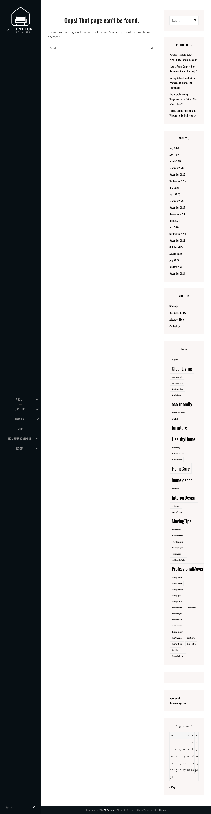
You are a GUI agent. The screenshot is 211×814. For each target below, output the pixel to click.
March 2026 (175, 161)
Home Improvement (19, 438)
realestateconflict (177, 607)
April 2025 (174, 194)
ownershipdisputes (177, 541)
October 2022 (176, 247)
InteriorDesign (184, 497)
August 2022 (175, 254)
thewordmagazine (177, 703)
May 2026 (174, 148)
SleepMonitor (191, 637)
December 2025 (177, 174)
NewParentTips (176, 529)
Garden (19, 419)
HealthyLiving (176, 447)
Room (19, 448)
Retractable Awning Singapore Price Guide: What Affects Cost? (183, 99)
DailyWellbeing (176, 395)
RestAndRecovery (177, 631)
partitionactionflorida (178, 560)
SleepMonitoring (177, 643)
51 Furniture (110, 810)
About (19, 399)
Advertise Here (176, 319)
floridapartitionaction (178, 412)
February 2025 (176, 201)
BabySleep (175, 359)
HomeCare (181, 468)
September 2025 (177, 181)
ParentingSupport (177, 547)
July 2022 (174, 260)
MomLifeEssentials (177, 512)
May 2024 (174, 227)
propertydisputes (177, 577)
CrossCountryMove (177, 389)
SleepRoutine (191, 643)
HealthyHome (183, 438)
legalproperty (176, 506)
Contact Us (174, 326)
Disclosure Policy (177, 313)
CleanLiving (182, 368)
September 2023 (177, 234)
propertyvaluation (177, 601)
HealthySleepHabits (178, 453)
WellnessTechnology (178, 656)
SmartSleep (175, 650)
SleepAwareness (177, 637)
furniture (179, 427)
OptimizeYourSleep (177, 535)
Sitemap (173, 306)
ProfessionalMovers (188, 568)
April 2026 (174, 155)
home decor (182, 479)
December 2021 (177, 273)
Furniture (20, 409)
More (20, 429)
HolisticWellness (177, 459)
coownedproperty (177, 377)
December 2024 (177, 207)
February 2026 (176, 168)
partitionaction (176, 553)
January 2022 (176, 267)
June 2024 (174, 221)
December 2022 (177, 240)
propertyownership (177, 589)
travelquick (174, 698)
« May (172, 787)
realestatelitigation (177, 613)
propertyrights (176, 595)
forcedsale (175, 418)
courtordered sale (177, 383)
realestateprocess (177, 625)
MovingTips (181, 520)
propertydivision (177, 583)
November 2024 (177, 214)
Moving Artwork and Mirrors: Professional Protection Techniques (183, 83)
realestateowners (177, 619)
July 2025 (174, 188)
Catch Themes (159, 810)
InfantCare (175, 488)
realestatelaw (192, 607)
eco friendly (182, 403)
